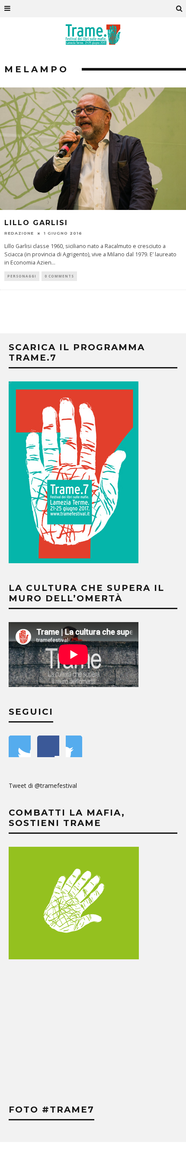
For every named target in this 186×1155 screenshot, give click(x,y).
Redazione (19, 233)
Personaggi (21, 276)
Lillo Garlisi (36, 223)
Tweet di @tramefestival (43, 785)
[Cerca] (179, 8)
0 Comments (59, 276)
